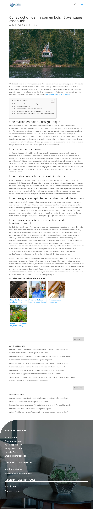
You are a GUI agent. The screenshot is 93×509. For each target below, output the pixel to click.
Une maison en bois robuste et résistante (28, 109)
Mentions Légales (13, 469)
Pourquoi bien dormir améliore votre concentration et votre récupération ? (36, 370)
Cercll (14, 25)
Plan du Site (10, 486)
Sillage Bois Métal (13, 448)
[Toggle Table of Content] (51, 101)
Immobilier (33, 25)
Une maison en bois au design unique (26, 104)
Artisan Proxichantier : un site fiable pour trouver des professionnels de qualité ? (38, 363)
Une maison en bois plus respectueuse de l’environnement (34, 114)
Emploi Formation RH (15, 455)
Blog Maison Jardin (14, 441)
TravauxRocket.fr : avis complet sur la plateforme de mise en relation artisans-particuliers (42, 377)
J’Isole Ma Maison (13, 444)
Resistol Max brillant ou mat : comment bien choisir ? (28, 381)
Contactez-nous (12, 491)
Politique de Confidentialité (18, 473)
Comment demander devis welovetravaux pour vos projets (31, 360)
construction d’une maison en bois (57, 95)
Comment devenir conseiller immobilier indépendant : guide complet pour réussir (38, 349)
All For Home (11, 437)
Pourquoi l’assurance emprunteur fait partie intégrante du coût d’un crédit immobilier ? (40, 356)
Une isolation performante (23, 106)
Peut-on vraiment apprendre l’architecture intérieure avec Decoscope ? (35, 374)
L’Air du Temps (12, 452)
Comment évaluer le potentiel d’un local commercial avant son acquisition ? (37, 367)
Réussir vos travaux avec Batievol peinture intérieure (28, 353)
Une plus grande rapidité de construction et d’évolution (32, 111)
